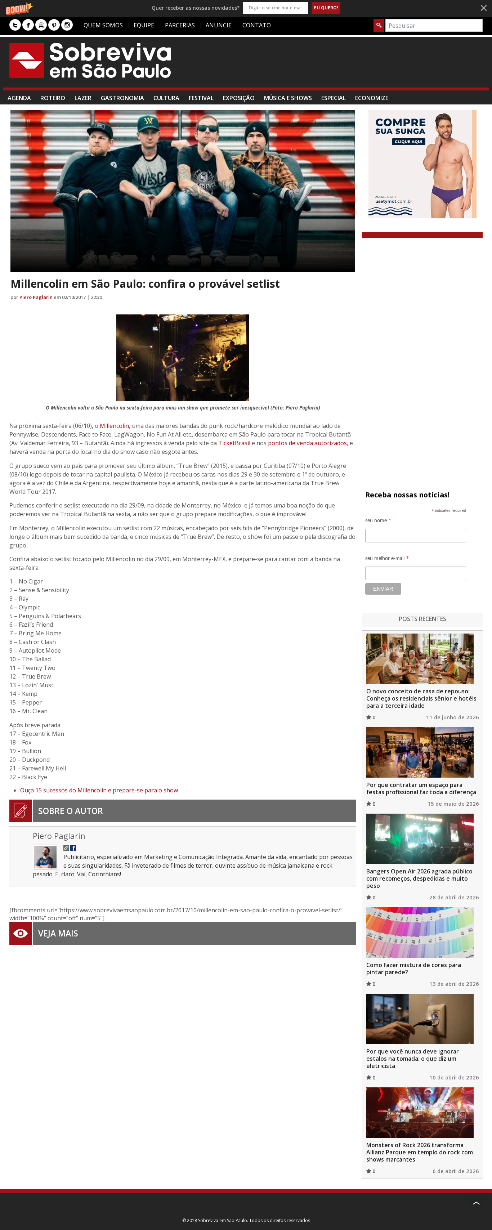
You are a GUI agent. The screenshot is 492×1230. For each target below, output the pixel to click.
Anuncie (219, 25)
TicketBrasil (235, 443)
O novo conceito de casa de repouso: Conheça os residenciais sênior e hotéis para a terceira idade (421, 698)
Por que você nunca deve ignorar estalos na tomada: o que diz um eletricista (412, 1058)
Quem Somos (103, 25)
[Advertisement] (351, 66)
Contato (256, 25)
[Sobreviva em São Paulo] (90, 60)
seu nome (378, 521)
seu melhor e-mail (387, 559)
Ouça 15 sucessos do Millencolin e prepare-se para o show (99, 790)
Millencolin (114, 426)
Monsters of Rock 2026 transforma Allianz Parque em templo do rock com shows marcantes (419, 1152)
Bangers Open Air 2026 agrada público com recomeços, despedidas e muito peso (419, 878)
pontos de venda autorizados (307, 443)
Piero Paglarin (36, 297)
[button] (246, 7)
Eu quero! (326, 8)
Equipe (144, 25)
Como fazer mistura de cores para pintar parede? (413, 968)
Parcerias (180, 25)
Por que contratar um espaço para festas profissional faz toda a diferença (421, 788)
